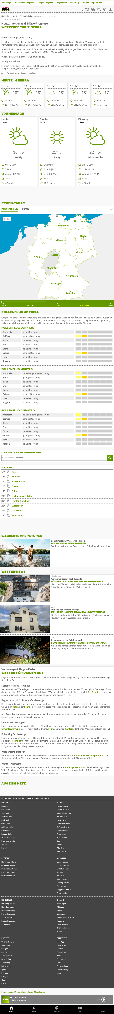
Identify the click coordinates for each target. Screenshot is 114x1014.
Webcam (105, 8)
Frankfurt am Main (21, 501)
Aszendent (5, 924)
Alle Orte (60, 848)
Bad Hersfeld (18, 481)
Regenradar (62, 3)
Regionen (6, 858)
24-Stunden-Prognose (24, 3)
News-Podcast (63, 924)
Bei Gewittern (95, 692)
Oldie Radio (5, 824)
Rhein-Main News (8, 872)
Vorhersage (6, 3)
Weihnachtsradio (7, 838)
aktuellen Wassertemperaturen (88, 755)
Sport (59, 841)
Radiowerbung (62, 966)
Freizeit (5, 938)
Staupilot (93, 8)
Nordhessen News (8, 862)
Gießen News (62, 831)
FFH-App (60, 942)
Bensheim (17, 515)
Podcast (57, 1011)
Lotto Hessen (6, 966)
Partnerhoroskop (8, 921)
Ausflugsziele (6, 956)
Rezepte (4, 949)
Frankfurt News (63, 810)
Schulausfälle (62, 893)
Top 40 (4, 844)
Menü (103, 1011)
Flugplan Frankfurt (64, 890)
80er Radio (5, 810)
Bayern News (62, 838)
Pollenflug (74, 3)
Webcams (61, 914)
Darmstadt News (63, 824)
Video (80, 1011)
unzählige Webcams (75, 767)
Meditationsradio (8, 841)
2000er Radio (6, 817)
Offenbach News (63, 827)
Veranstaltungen (7, 942)
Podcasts (60, 921)
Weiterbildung (62, 970)
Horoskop (6, 900)
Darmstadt (17, 511)
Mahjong (4, 973)
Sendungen (61, 904)
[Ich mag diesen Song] (98, 999)
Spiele (3, 970)
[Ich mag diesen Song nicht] (109, 999)
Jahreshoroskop (7, 918)
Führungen (61, 959)
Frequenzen (61, 952)
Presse (59, 963)
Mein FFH (110, 8)
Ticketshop (5, 963)
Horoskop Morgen (8, 907)
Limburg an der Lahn (22, 496)
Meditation (5, 952)
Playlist (87, 8)
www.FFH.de (18, 798)
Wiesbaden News (64, 813)
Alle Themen (62, 851)
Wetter (99, 8)
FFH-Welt (62, 938)
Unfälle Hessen (63, 869)
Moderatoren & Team (65, 918)
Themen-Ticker (63, 928)
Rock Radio (5, 820)
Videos (59, 911)
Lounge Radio (6, 834)
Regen (16, 707)
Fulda (14, 491)
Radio (4, 803)
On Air (60, 900)
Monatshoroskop (8, 914)
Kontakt (60, 949)
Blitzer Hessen (63, 865)
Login (59, 973)
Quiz (3, 980)
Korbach (16, 477)
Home (11, 1011)
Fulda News (61, 834)
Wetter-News (13, 571)
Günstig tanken (63, 883)
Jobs (59, 956)
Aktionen (60, 907)
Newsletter (61, 945)
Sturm (51, 729)
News (60, 803)
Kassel (15, 472)
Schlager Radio (7, 827)
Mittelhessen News (9, 869)
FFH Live (4, 806)
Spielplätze (5, 945)
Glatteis (69, 729)
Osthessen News (8, 865)
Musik (34, 1011)
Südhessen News (8, 876)
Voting (59, 931)
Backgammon (6, 977)
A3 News (60, 872)
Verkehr (61, 858)
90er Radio (5, 813)
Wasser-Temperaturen (92, 3)
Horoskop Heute (8, 904)
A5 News (60, 876)
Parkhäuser (61, 886)
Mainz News (62, 817)
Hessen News (62, 806)
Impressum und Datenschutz (13, 992)
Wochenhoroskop (8, 911)
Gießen (15, 486)
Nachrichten (6, 16)
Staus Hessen (62, 862)
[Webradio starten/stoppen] (103, 999)
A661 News (62, 879)
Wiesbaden (17, 506)
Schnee (28, 707)
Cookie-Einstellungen (36, 992)
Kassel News (62, 820)
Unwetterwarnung (10, 729)
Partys (4, 983)
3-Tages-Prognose (45, 3)
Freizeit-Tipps (6, 959)
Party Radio (5, 831)
